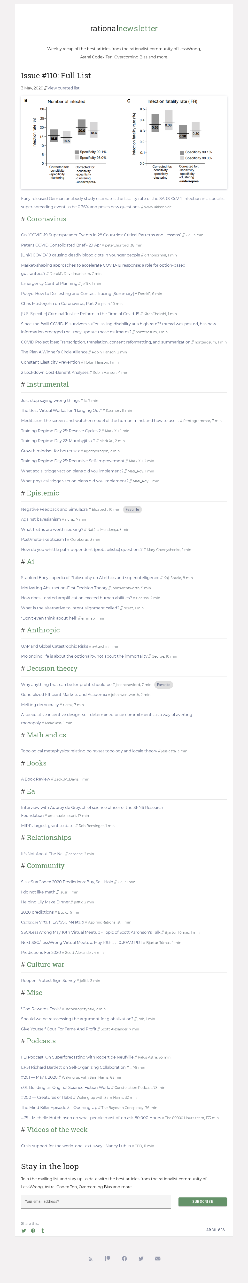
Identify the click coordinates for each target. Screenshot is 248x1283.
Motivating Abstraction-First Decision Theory (64, 588)
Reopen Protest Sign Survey (48, 980)
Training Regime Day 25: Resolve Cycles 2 (61, 431)
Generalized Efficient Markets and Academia (64, 694)
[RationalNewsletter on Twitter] (141, 1260)
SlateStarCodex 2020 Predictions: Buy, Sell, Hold (67, 882)
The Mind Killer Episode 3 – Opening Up (59, 1107)
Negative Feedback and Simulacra (54, 509)
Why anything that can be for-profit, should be (66, 684)
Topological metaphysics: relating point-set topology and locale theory (89, 751)
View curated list (63, 88)
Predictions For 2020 (41, 952)
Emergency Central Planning (49, 283)
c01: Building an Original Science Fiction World (65, 1087)
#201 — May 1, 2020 (39, 1077)
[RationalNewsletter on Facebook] (124, 1260)
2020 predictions (37, 912)
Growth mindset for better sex (50, 451)
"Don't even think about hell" (49, 618)
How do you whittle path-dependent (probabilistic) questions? (82, 549)
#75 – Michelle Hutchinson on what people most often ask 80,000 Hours (91, 1118)
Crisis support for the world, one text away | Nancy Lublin (76, 1146)
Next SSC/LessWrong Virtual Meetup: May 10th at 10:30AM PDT (82, 942)
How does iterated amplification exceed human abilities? (76, 598)
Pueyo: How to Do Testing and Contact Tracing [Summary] (77, 293)
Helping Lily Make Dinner (45, 902)
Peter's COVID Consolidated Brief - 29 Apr (61, 245)
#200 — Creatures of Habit (46, 1097)
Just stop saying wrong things (50, 400)
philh (105, 304)
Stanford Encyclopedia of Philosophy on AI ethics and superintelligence (90, 577)
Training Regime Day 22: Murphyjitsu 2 (58, 440)
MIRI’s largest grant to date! (48, 825)
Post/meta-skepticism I (43, 539)
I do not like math (38, 892)
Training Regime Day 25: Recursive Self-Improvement (73, 461)
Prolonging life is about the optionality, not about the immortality (84, 656)
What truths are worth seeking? (52, 529)
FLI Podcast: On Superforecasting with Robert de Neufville (77, 1057)
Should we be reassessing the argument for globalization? (77, 1019)
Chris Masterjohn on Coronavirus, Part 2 (59, 303)
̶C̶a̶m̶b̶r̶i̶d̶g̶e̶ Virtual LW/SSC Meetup (52, 922)
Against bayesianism (41, 519)
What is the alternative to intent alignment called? (70, 608)
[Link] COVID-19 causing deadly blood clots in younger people (80, 255)
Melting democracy (40, 704)
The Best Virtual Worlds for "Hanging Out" (61, 410)
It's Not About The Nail (42, 854)
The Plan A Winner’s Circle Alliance (54, 352)
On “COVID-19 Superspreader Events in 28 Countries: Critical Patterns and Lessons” (101, 235)
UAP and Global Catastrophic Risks (54, 646)
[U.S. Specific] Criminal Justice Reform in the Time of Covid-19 (80, 313)
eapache (76, 854)
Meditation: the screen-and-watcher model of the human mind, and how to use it (100, 420)
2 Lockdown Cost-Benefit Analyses (55, 372)
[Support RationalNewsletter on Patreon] (107, 1260)
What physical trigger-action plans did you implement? (75, 481)
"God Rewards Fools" (41, 1009)
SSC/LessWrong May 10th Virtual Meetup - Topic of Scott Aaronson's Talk (91, 932)
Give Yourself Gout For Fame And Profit (59, 1029)
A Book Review (35, 779)
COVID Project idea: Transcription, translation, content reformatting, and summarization (106, 342)
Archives (215, 1230)
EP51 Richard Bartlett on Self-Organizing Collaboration (73, 1067)
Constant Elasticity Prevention (50, 362)
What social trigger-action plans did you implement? (72, 471)
